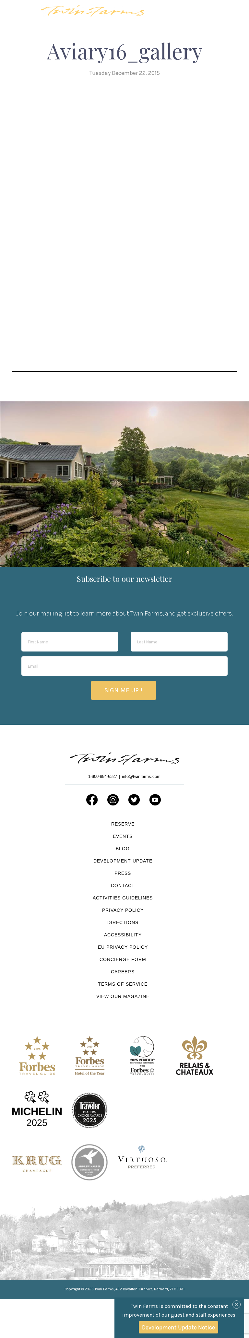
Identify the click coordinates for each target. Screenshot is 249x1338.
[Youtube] (155, 799)
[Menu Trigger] (228, 10)
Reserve (123, 824)
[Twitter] (134, 799)
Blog (123, 848)
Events (123, 836)
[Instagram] (113, 799)
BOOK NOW (193, 14)
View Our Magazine (122, 996)
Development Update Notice (178, 1327)
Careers (123, 971)
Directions (122, 922)
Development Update (122, 860)
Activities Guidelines (123, 897)
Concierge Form (123, 959)
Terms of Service (123, 984)
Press (122, 873)
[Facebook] (92, 799)
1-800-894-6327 (163, 11)
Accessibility (123, 934)
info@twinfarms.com (141, 776)
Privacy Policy (123, 910)
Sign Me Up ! (123, 690)
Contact (123, 885)
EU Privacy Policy (123, 947)
